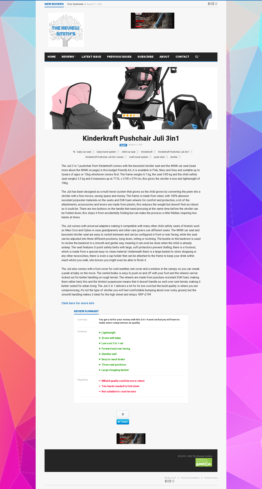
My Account (170, 478)
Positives (82, 331)
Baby (123, 145)
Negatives (83, 379)
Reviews (68, 56)
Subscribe (145, 56)
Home (52, 56)
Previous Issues (119, 56)
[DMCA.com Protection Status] (203, 462)
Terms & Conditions (190, 478)
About (164, 56)
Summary (82, 319)
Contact (182, 56)
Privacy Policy (210, 478)
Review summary (86, 311)
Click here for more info (77, 303)
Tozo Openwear (75, 4)
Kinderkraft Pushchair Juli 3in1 (131, 138)
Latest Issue (91, 56)
